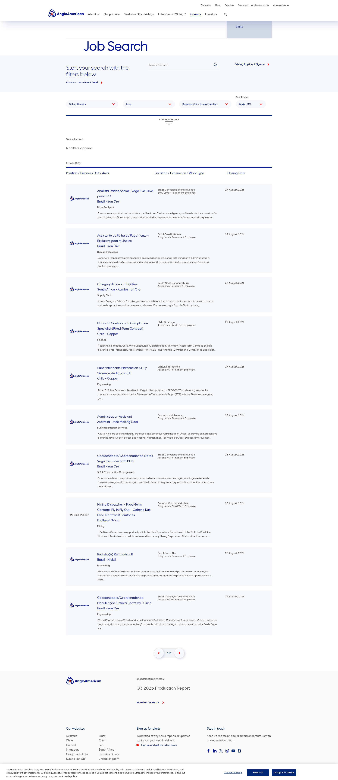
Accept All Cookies (284, 772)
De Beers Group (109, 754)
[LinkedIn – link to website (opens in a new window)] (215, 751)
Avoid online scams (260, 5)
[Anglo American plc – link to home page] (66, 13)
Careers (195, 14)
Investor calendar (147, 702)
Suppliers (229, 5)
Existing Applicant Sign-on (249, 64)
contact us (258, 736)
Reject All (258, 772)
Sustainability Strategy (139, 14)
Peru (101, 745)
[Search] (223, 16)
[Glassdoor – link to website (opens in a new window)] (239, 751)
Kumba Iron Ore (76, 758)
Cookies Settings (233, 772)
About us (93, 14)
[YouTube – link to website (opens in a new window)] (233, 751)
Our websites (279, 5)
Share (239, 26)
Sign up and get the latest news (159, 745)
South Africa (106, 749)
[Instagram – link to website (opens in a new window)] (227, 751)
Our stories (206, 5)
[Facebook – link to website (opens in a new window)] (208, 751)
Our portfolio (112, 14)
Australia (71, 736)
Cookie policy (69, 776)
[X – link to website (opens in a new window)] (221, 751)
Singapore (72, 749)
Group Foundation (77, 754)
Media (218, 5)
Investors (211, 14)
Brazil (102, 736)
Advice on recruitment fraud (82, 82)
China (102, 740)
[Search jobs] (215, 65)
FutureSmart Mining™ (172, 14)
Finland (71, 745)
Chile (69, 740)
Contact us (243, 5)
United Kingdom (109, 758)
